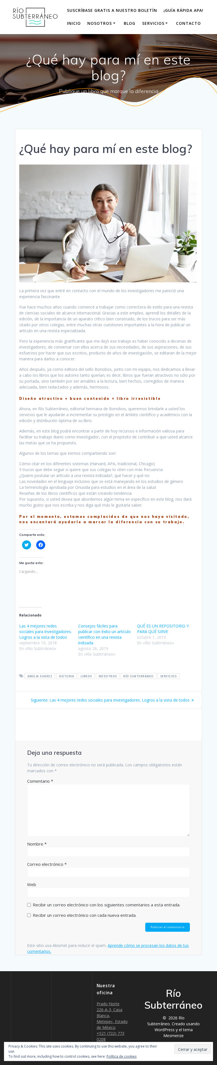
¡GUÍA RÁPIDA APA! (183, 10)
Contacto (188, 23)
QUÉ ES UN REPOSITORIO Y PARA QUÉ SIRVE (163, 628)
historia (66, 676)
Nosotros (99, 23)
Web (31, 884)
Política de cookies (121, 1056)
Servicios (153, 23)
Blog (129, 23)
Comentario (40, 781)
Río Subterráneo (138, 676)
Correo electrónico (47, 864)
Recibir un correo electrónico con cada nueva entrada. (84, 915)
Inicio (74, 23)
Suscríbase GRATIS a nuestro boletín (112, 10)
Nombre (37, 844)
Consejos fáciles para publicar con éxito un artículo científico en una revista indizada (104, 634)
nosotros (108, 676)
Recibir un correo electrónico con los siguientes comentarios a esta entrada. (106, 905)
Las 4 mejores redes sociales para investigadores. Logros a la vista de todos (45, 631)
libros (86, 676)
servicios (168, 676)
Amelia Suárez (40, 676)
